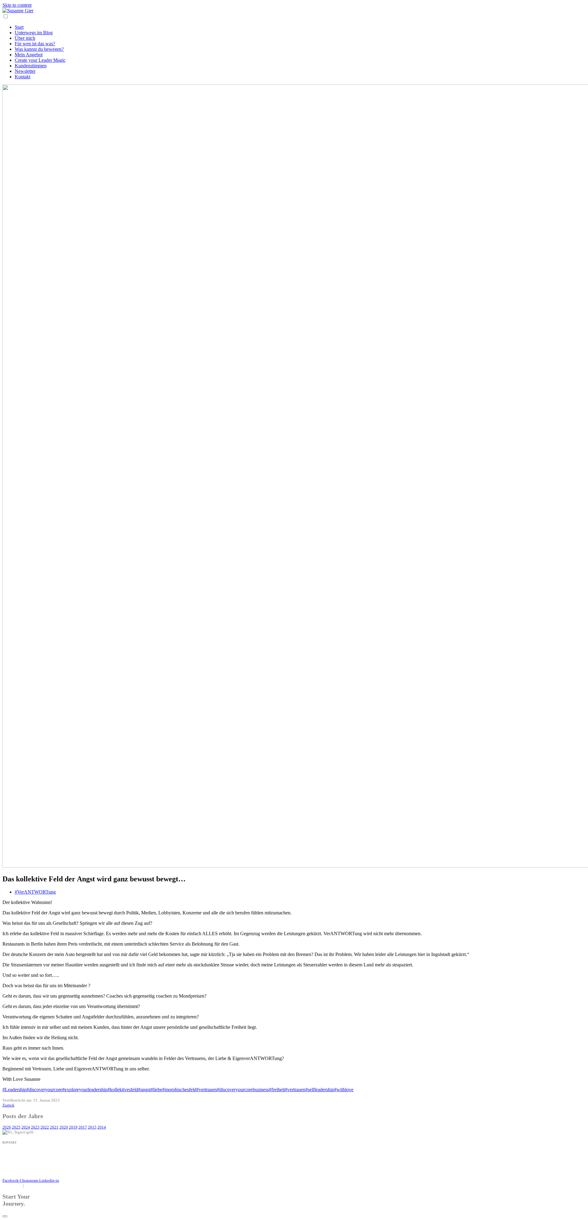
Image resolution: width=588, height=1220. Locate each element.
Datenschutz (37, 1185)
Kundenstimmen (31, 65)
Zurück (8, 1105)
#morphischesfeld (179, 1089)
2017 (82, 1127)
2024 (25, 1127)
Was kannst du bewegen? (39, 49)
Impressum (11, 1185)
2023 (35, 1127)
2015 (92, 1127)
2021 (54, 1127)
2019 (73, 1127)
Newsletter (25, 71)
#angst (144, 1089)
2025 (16, 1127)
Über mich (25, 38)
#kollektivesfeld (122, 1089)
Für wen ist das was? (35, 43)
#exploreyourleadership (84, 1089)
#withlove (343, 1089)
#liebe (156, 1089)
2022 (44, 1127)
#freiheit (277, 1089)
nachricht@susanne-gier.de (24, 1157)
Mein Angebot (29, 54)
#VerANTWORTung (35, 892)
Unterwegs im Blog (34, 32)
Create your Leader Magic (40, 60)
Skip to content (17, 5)
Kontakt (22, 76)
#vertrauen (206, 1089)
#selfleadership (319, 1089)
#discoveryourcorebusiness (243, 1089)
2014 (101, 1127)
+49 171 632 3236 (18, 1153)
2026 (6, 1127)
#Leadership (14, 1089)
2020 (63, 1127)
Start (19, 27)
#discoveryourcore (44, 1089)
